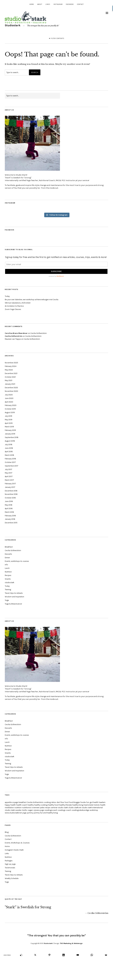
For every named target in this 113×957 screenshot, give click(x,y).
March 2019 (9, 427)
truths (24, 810)
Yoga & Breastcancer (13, 604)
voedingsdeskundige (80, 810)
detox (53, 802)
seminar (54, 808)
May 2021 (8, 380)
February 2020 (10, 405)
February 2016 (10, 516)
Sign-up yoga (10, 864)
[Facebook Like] (21, 955)
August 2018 (10, 441)
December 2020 (11, 388)
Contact (80, 4)
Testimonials (10, 868)
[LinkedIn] (64, 955)
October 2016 (10, 498)
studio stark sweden (13, 810)
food (66, 802)
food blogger (74, 802)
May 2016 (8, 505)
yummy (30, 813)
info (6, 565)
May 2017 (8, 473)
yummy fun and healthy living (45, 813)
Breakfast (9, 547)
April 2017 (9, 476)
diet (58, 802)
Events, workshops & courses (17, 561)
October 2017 (10, 462)
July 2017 (8, 469)
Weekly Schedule (11, 878)
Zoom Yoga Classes (13, 309)
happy (7, 805)
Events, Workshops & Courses (17, 843)
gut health (94, 802)
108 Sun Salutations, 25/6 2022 (17, 303)
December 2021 (11, 373)
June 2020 (9, 398)
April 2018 (9, 452)
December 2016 (11, 491)
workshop (94, 810)
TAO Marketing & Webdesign (71, 943)
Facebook (70, 4)
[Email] (78, 955)
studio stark (63, 808)
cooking (47, 802)
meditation (9, 808)
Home (31, 4)
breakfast (22, 802)
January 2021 (10, 384)
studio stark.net (74, 808)
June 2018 (9, 448)
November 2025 (11, 363)
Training (8, 589)
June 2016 (9, 501)
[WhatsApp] (92, 955)
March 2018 (9, 455)
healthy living (77, 805)
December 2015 (11, 523)
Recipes (8, 575)
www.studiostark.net (13, 813)
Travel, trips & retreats (14, 593)
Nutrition (8, 572)
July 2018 (8, 444)
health (13, 805)
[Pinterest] (49, 955)
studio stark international (92, 808)
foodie (83, 802)
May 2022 (9, 370)
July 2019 (8, 416)
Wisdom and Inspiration (14, 597)
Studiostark (12, 25)
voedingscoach (51, 810)
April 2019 (9, 423)
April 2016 (9, 508)
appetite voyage (11, 802)
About (39, 4)
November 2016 (11, 494)
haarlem (102, 802)
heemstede (88, 805)
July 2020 (9, 395)
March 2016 (9, 512)
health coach (21, 805)
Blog (7, 832)
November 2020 (11, 391)
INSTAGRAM (58, 4)
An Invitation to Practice (14, 306)
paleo (42, 808)
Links (47, 4)
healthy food (53, 805)
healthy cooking (40, 805)
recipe (47, 808)
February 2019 (10, 430)
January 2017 (10, 487)
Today (7, 296)
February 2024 (10, 366)
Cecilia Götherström (38, 333)
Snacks (8, 579)
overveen (36, 808)
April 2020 (9, 402)
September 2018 (11, 437)
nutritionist (26, 808)
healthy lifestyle (65, 805)
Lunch (7, 568)
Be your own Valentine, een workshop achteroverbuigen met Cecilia (31, 300)
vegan (30, 810)
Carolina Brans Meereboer (16, 333)
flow (62, 802)
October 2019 (10, 409)
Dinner (7, 558)
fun (87, 802)
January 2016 (10, 519)
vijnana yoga (38, 810)
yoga (24, 813)
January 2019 (10, 434)
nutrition (18, 808)
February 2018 (10, 459)
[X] (35, 955)
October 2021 (10, 377)
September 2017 (11, 466)
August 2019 (10, 412)
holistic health (99, 805)
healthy (31, 805)
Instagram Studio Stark (14, 850)
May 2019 (8, 420)
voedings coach (64, 810)
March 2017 (9, 480)
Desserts (8, 554)
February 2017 (10, 484)
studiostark (9, 582)
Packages (9, 861)
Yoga (7, 600)
